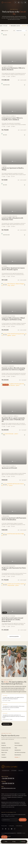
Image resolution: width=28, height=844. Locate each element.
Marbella (3, 743)
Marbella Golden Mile (6, 747)
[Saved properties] (15, 2)
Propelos (9, 836)
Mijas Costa (4, 752)
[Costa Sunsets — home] (6, 2)
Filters (6, 841)
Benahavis (17, 743)
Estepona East (4, 750)
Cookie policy (11, 825)
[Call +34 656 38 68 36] (22, 2)
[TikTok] (14, 829)
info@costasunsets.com (8, 788)
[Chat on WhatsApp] (18, 2)
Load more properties (14, 636)
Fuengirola (3, 757)
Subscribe (22, 819)
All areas (16, 757)
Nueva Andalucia (18, 745)
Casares (3, 754)
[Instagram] (2, 829)
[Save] (24, 35)
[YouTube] (11, 829)
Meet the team (6, 724)
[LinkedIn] (8, 829)
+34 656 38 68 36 (7, 778)
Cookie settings (19, 825)
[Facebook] (5, 829)
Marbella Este (18, 750)
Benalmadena (18, 754)
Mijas (16, 747)
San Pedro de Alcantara (20, 752)
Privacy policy (4, 825)
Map (14, 841)
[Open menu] (25, 2)
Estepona (3, 745)
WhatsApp (23, 841)
